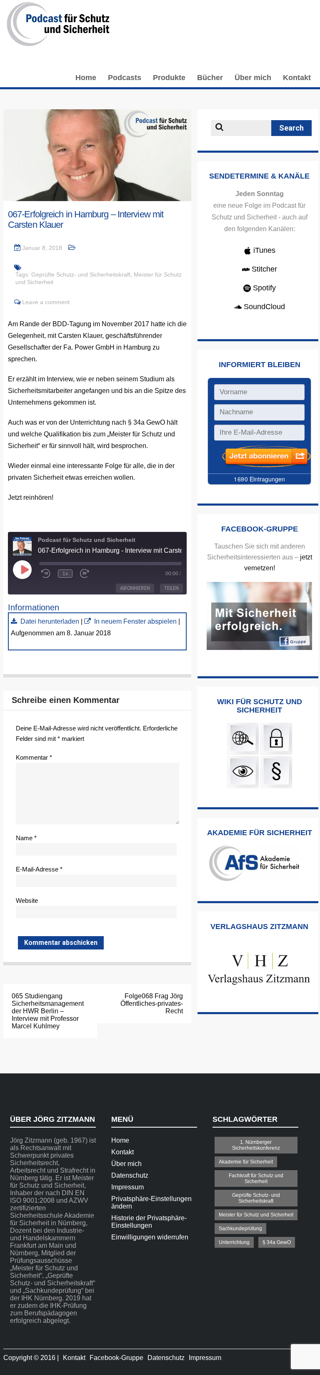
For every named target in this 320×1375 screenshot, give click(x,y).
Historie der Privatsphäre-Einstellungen (149, 1221)
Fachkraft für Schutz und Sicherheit (256, 1178)
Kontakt (297, 77)
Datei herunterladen (49, 621)
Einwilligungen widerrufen (149, 1237)
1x (65, 574)
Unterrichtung (234, 1242)
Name (26, 837)
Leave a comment (46, 302)
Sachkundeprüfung (240, 1228)
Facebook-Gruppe (116, 1357)
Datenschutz (129, 1175)
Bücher (210, 77)
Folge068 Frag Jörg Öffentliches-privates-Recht (151, 1003)
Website (27, 900)
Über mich (253, 77)
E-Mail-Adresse (39, 869)
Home (85, 77)
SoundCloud (263, 306)
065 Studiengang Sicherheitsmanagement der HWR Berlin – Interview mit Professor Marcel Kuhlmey (48, 1011)
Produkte (169, 77)
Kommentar (34, 757)
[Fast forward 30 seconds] (86, 573)
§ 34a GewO (276, 1242)
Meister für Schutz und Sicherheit (256, 1215)
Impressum (127, 1187)
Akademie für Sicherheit (246, 1162)
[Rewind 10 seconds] (45, 573)
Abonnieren (135, 588)
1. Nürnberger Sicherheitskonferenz (256, 1145)
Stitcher (263, 269)
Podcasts (124, 77)
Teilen (171, 588)
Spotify (263, 288)
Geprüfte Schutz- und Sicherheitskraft (80, 274)
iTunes (263, 250)
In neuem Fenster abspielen (135, 621)
